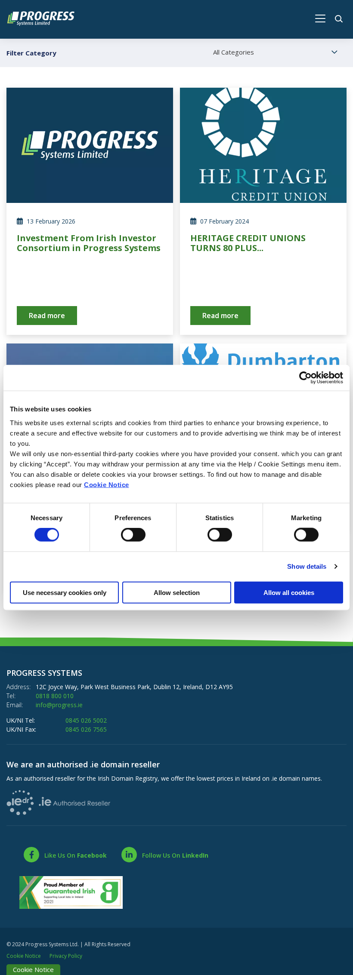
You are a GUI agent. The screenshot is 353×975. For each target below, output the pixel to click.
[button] (340, 17)
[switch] (133, 535)
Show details (306, 566)
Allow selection (177, 592)
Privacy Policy (66, 956)
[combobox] (277, 52)
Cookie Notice (106, 484)
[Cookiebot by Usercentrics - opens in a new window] (305, 377)
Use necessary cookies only (64, 592)
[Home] (45, 17)
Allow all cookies (288, 592)
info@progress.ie (59, 705)
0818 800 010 (55, 696)
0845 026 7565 (86, 729)
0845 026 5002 (86, 720)
